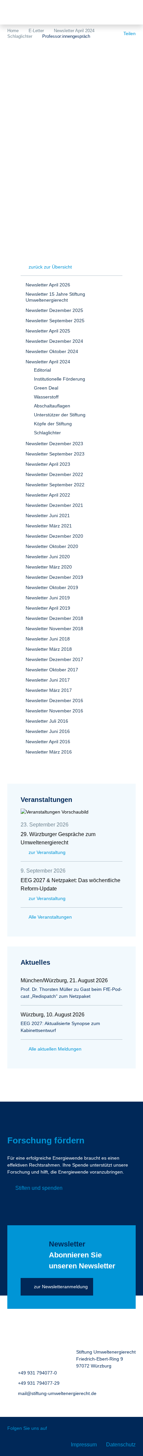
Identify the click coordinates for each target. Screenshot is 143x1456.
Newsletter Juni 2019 (48, 597)
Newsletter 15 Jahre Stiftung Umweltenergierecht (55, 297)
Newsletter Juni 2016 (48, 731)
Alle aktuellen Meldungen (55, 1049)
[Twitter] (56, 1428)
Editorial (42, 370)
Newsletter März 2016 (49, 752)
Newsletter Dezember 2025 (54, 310)
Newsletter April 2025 (48, 331)
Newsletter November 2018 (54, 628)
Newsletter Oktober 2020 (52, 546)
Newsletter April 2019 (48, 608)
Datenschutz (121, 1444)
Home (13, 30)
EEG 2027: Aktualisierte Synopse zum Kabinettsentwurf (60, 1027)
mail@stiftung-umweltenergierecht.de (57, 1393)
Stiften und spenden (39, 1188)
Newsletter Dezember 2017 (54, 659)
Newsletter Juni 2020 (48, 556)
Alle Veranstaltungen (50, 917)
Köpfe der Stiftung (53, 423)
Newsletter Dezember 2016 (54, 700)
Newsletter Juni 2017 (48, 680)
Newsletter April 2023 (48, 464)
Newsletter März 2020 (49, 567)
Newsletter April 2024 (74, 30)
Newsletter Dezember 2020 (54, 536)
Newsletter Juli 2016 (47, 721)
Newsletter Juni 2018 (48, 638)
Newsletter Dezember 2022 (54, 474)
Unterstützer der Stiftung (59, 414)
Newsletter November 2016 (54, 710)
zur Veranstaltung (47, 852)
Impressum (84, 1444)
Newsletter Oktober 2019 (52, 587)
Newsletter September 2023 (55, 453)
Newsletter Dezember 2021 (54, 505)
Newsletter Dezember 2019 (54, 577)
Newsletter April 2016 (48, 741)
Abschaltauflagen (52, 405)
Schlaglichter (19, 36)
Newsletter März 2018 (49, 649)
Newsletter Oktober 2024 (52, 351)
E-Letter (36, 30)
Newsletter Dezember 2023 (54, 443)
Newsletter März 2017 (49, 690)
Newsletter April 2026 (48, 284)
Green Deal (46, 388)
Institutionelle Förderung (59, 379)
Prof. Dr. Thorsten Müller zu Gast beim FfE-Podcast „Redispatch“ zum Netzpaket (71, 993)
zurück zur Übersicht (50, 267)
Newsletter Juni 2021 (48, 515)
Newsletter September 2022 (55, 484)
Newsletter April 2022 (48, 495)
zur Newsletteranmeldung (61, 1286)
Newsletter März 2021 (49, 525)
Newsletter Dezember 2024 (54, 341)
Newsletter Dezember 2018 (54, 618)
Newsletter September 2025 (55, 320)
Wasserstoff (46, 396)
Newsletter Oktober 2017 (52, 669)
